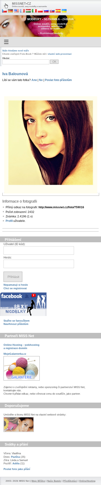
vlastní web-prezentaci (60, 54)
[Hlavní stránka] (6, 6)
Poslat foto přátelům (58, 80)
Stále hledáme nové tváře (15, 51)
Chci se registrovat (15, 288)
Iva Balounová (15, 74)
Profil (9, 221)
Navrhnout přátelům (16, 324)
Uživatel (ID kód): (14, 244)
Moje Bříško (38, 481)
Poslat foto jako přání (17, 469)
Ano (34, 80)
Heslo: (8, 257)
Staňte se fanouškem (17, 320)
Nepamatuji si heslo (16, 284)
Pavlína (15, 456)
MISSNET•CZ (21, 3)
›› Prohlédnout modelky (50, 33)
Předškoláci (70, 481)
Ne (41, 80)
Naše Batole (54, 481)
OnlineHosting (87, 481)
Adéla (15, 463)
